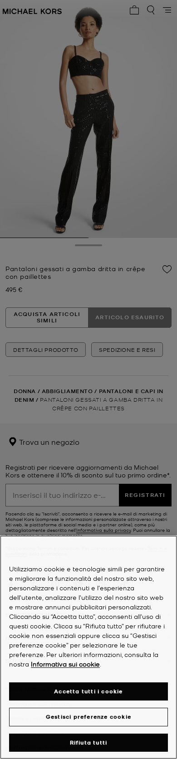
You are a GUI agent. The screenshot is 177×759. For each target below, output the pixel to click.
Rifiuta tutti (89, 742)
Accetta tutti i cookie (88, 691)
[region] (88, 647)
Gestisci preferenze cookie (88, 716)
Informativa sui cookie (65, 664)
